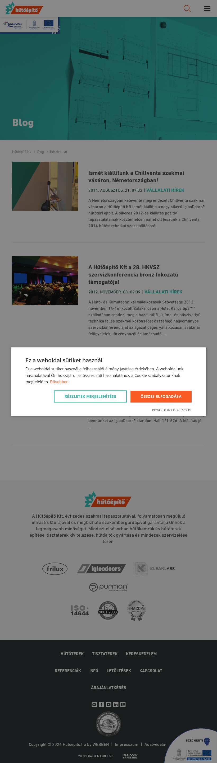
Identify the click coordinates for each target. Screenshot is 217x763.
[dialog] (108, 381)
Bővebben (59, 382)
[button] (91, 396)
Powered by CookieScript (172, 410)
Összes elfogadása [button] (161, 396)
